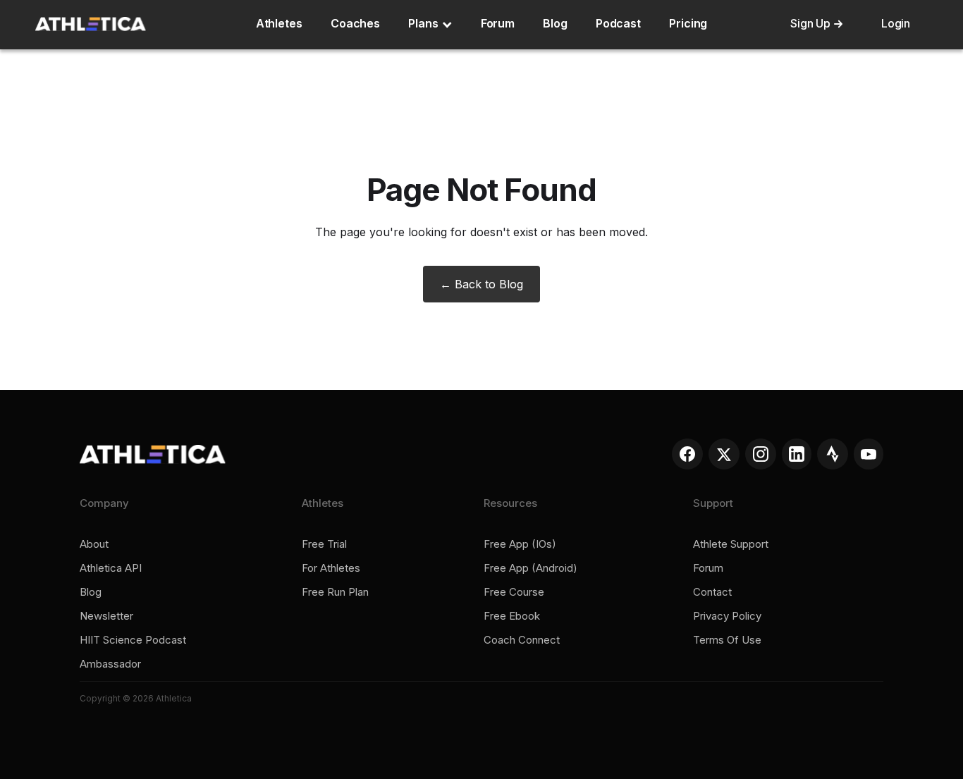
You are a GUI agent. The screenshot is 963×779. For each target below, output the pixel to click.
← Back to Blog (481, 284)
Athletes (279, 23)
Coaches (355, 23)
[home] (90, 24)
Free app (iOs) (520, 544)
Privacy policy (727, 616)
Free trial (324, 544)
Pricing (688, 23)
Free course (514, 592)
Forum (498, 23)
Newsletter (106, 616)
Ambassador (110, 664)
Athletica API (111, 568)
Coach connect (522, 640)
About (94, 544)
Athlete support (730, 544)
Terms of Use (727, 640)
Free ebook (512, 616)
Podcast (618, 23)
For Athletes (331, 568)
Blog (555, 23)
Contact (712, 592)
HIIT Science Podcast (133, 640)
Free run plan (335, 592)
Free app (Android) (530, 568)
